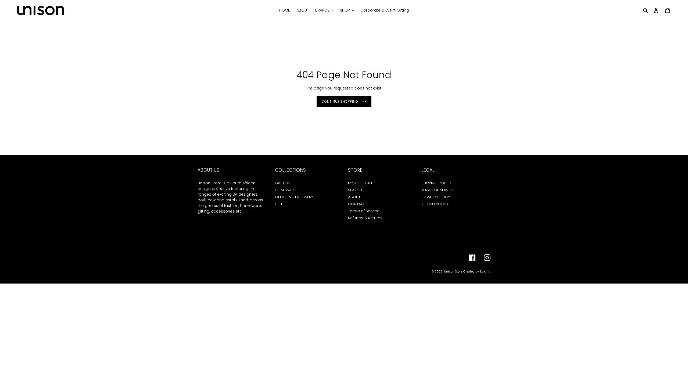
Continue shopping (340, 101)
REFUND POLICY (435, 204)
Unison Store (453, 271)
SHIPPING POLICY (436, 183)
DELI (278, 204)
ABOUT (354, 197)
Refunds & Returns (365, 218)
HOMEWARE (285, 190)
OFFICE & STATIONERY (294, 197)
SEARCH (355, 190)
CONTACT (357, 204)
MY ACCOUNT (360, 183)
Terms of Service (363, 211)
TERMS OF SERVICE (437, 190)
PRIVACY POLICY (435, 197)
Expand (485, 271)
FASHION (282, 183)
